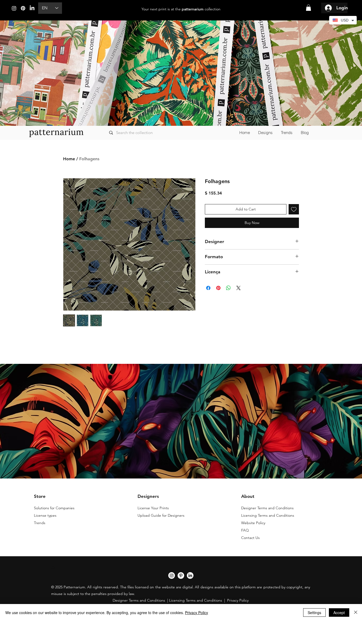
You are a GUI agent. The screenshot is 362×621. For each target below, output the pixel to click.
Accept (339, 612)
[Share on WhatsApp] (228, 288)
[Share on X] (238, 288)
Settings (314, 612)
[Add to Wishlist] (294, 209)
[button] (308, 8)
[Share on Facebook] (208, 288)
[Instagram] (14, 8)
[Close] (355, 612)
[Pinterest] (23, 8)
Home (69, 158)
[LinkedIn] (32, 8)
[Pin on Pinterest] (218, 288)
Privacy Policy (196, 612)
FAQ (245, 530)
